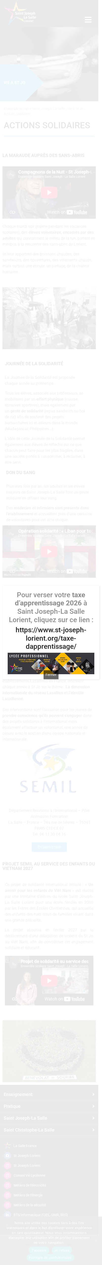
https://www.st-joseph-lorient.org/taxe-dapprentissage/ (51, 638)
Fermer (51, 675)
